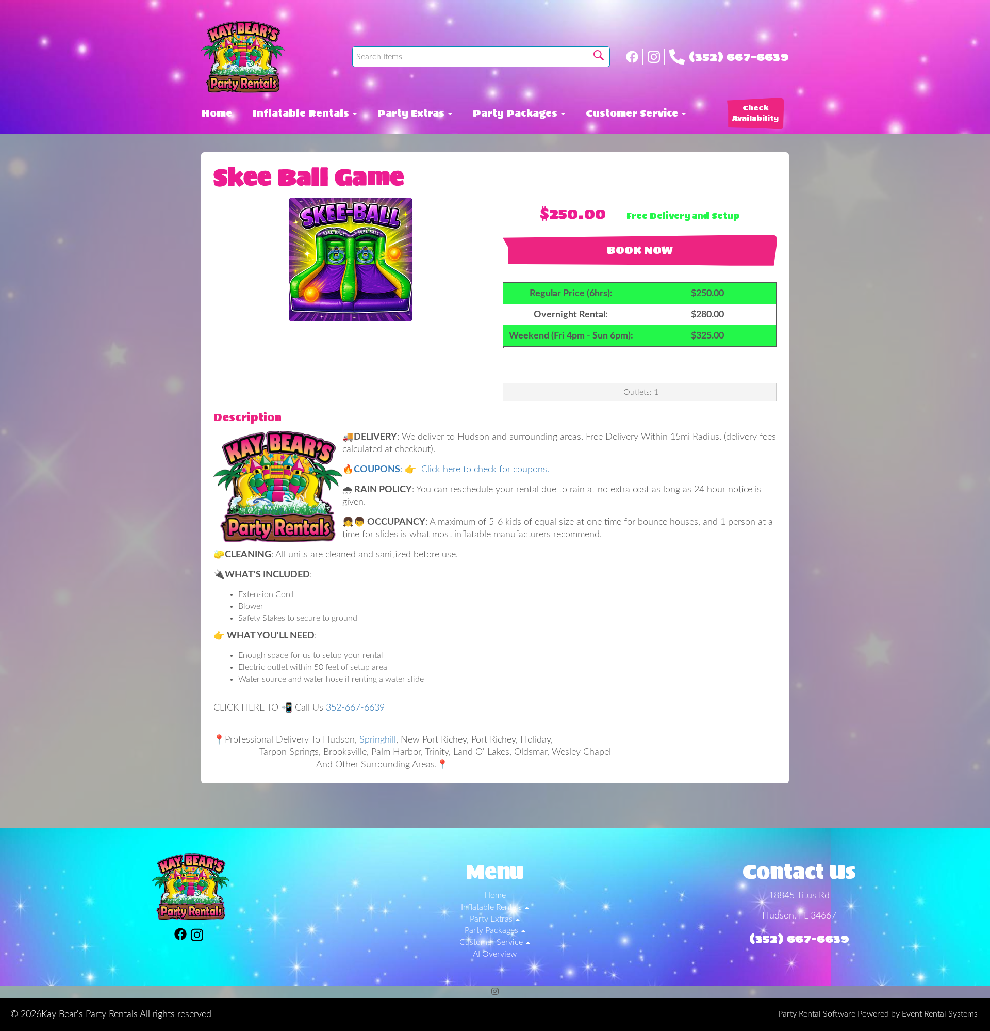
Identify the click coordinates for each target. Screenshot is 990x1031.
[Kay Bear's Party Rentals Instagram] (656, 57)
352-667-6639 (355, 707)
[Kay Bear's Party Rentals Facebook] (635, 57)
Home (217, 113)
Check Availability (755, 113)
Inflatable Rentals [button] (302, 113)
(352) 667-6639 (739, 57)
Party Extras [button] (412, 113)
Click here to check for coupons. (484, 469)
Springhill (377, 739)
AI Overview (495, 954)
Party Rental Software (816, 1014)
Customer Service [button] (633, 113)
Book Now (640, 250)
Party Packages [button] (516, 113)
